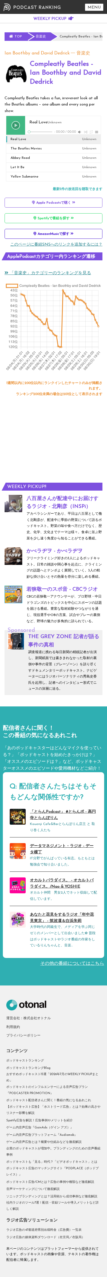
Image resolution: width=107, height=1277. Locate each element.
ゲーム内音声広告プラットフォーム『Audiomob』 (41, 1135)
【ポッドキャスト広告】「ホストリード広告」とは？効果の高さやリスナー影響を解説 (53, 1110)
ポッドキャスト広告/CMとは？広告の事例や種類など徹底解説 (50, 1182)
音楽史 (83, 53)
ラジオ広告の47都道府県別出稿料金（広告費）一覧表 (44, 1230)
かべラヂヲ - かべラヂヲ (55, 551)
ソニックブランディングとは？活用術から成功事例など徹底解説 (51, 1196)
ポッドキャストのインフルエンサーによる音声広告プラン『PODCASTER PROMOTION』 (47, 1090)
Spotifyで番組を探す (54, 218)
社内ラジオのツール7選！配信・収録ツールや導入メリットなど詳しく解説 (52, 1206)
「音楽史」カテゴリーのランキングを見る (49, 273)
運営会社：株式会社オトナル (28, 1018)
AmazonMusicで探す (53, 234)
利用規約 (13, 1027)
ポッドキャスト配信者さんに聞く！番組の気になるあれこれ (48, 1100)
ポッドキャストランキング (25, 1060)
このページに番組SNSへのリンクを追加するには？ (56, 244)
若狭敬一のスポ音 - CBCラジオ (62, 589)
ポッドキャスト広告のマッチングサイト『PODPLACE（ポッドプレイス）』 (52, 1171)
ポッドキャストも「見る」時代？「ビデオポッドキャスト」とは (51, 1162)
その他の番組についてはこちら (72, 963)
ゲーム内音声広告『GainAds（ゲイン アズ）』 (39, 1127)
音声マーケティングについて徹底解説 (33, 1189)
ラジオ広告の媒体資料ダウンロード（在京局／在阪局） (45, 1237)
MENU (94, 7)
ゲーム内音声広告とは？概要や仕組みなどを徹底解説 (44, 1142)
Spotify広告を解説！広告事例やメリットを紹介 (39, 1120)
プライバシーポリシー (23, 1035)
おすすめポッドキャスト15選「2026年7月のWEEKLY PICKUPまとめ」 (52, 1077)
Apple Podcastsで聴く (53, 202)
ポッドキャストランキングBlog (28, 1068)
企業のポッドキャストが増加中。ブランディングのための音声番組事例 (53, 1151)
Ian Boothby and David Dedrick (37, 53)
